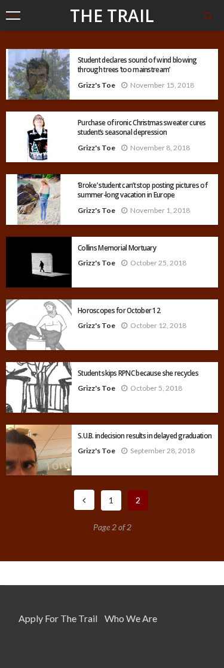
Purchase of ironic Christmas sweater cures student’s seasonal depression (142, 127)
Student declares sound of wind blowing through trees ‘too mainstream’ (137, 64)
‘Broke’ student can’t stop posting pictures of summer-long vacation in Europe (142, 189)
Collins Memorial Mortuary (117, 247)
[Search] (208, 15)
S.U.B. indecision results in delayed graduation (144, 435)
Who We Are (131, 618)
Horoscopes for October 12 (119, 310)
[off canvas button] (13, 15)
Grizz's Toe (96, 85)
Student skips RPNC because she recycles (138, 373)
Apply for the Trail (58, 618)
